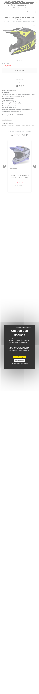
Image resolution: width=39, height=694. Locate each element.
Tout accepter (20, 357)
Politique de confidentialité (20, 363)
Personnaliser (19, 361)
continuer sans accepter (23, 327)
